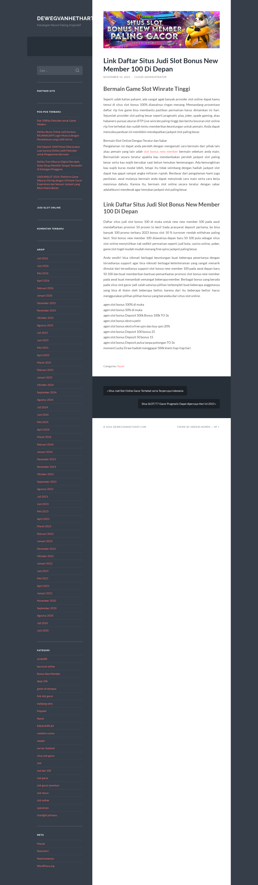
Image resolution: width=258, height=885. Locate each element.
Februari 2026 (45, 288)
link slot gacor (45, 696)
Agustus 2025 (45, 325)
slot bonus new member (161, 151)
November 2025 (46, 310)
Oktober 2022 (45, 556)
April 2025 (43, 355)
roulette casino (45, 733)
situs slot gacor (46, 755)
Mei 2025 (42, 347)
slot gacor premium (48, 785)
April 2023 (43, 518)
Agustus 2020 (45, 615)
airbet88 (42, 658)
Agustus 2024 (45, 399)
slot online (43, 800)
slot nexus (43, 792)
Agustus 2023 (45, 489)
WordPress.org (45, 865)
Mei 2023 (42, 511)
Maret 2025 (44, 362)
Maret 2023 (44, 526)
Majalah (42, 711)
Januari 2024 (44, 451)
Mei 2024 (42, 422)
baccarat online (46, 666)
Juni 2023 (43, 503)
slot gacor (42, 778)
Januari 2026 (44, 295)
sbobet (41, 740)
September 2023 (47, 481)
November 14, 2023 (116, 77)
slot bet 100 (44, 770)
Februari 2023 (45, 533)
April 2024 (43, 429)
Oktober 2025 (45, 317)
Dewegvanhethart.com (72, 18)
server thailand (46, 748)
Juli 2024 (42, 407)
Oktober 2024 (45, 384)
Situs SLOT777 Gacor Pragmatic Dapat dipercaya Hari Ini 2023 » (179, 403)
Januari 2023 (44, 541)
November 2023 (46, 466)
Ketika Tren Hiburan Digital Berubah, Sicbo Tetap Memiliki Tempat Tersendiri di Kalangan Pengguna (59, 165)
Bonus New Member (48, 673)
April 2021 (43, 585)
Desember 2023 (46, 459)
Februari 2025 (45, 369)
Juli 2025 (42, 332)
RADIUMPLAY (45, 725)
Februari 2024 (45, 444)
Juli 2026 (42, 258)
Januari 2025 (44, 377)
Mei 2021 (42, 578)
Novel (40, 718)
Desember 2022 (46, 548)
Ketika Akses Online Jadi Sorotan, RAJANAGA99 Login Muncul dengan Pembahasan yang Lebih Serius (58, 135)
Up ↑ (217, 426)
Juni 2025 (43, 340)
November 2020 (46, 600)
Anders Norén (200, 426)
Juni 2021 (43, 571)
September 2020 (47, 608)
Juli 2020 (42, 623)
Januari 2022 (44, 563)
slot (39, 763)
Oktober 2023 (45, 474)
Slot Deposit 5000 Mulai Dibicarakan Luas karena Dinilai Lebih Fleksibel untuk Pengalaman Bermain (58, 150)
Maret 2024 (44, 436)
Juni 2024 (43, 414)
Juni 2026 (43, 265)
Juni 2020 (43, 630)
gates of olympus (47, 688)
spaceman (43, 807)
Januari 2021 (44, 593)
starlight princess (47, 815)
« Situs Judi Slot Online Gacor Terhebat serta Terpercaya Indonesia (145, 390)
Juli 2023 (42, 496)
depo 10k (42, 681)
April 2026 (43, 280)
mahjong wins (45, 703)
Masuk (41, 843)
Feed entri (43, 851)
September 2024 (47, 392)
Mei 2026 (42, 273)
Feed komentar (45, 858)
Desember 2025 (46, 303)
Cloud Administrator (150, 77)
